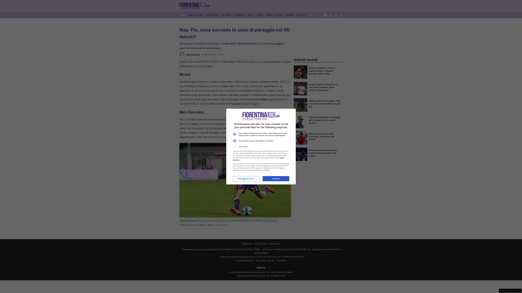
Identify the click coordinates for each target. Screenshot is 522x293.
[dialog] (261, 146)
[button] (261, 147)
